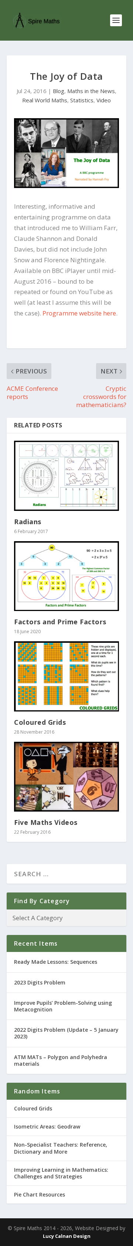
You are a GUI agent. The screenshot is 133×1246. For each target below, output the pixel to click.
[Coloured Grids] (66, 676)
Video (103, 100)
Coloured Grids (40, 722)
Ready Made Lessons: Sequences (55, 961)
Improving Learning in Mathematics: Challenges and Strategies (61, 1173)
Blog (58, 91)
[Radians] (66, 476)
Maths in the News (91, 91)
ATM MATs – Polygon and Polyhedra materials (60, 1060)
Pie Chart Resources (39, 1194)
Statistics (81, 100)
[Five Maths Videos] (66, 777)
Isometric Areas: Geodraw (47, 1126)
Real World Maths (44, 100)
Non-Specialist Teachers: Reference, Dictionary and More (60, 1148)
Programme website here (79, 313)
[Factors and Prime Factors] (66, 576)
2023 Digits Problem (39, 982)
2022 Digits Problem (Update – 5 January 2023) (66, 1033)
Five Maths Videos (46, 822)
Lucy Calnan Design (67, 1236)
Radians (27, 521)
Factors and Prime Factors (60, 621)
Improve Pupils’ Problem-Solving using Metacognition (63, 1006)
